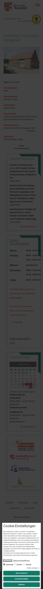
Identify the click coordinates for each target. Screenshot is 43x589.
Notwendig (9, 564)
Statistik (28, 564)
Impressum (7, 560)
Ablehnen (21, 584)
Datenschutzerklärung (21, 560)
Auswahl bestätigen (21, 579)
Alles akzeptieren (21, 573)
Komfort (19, 564)
